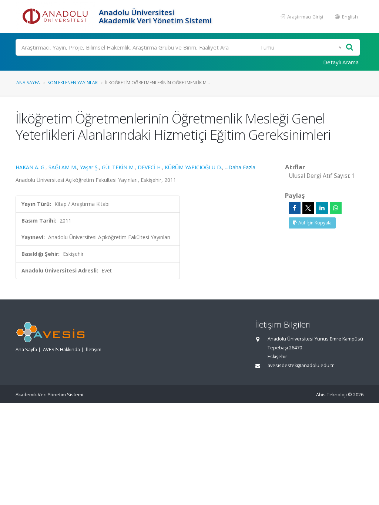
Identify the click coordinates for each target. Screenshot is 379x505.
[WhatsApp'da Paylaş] (336, 208)
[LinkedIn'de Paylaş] (322, 208)
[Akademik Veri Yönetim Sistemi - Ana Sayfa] (56, 16)
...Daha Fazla (240, 167)
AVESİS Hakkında (61, 349)
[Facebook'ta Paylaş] (295, 208)
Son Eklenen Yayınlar (72, 82)
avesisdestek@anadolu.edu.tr (301, 365)
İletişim (93, 349)
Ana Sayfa (28, 82)
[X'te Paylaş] (308, 208)
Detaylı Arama (341, 62)
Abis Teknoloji (331, 395)
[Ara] (349, 47)
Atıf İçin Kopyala (314, 223)
